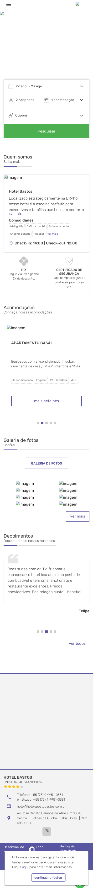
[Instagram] (46, 831)
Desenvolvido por (27, 849)
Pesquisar (46, 131)
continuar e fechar (48, 877)
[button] (81, 49)
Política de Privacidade (68, 848)
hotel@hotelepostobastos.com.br (41, 806)
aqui (25, 867)
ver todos (77, 643)
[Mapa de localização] (46, 722)
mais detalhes (46, 401)
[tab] (46, 463)
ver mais (77, 516)
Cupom (21, 115)
